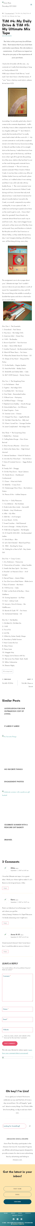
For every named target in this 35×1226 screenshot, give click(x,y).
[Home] (3, 13)
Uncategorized (7, 36)
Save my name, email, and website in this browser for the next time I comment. (17, 1037)
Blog (20, 1213)
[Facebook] (13, 1219)
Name (6, 1009)
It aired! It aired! (11, 726)
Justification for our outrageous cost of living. (14, 711)
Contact (28, 1213)
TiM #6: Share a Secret (27, 683)
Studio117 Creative (18, 1224)
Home (6, 1213)
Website (6, 1030)
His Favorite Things (13, 769)
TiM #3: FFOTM (7, 681)
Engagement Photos (14, 781)
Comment (7, 976)
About (13, 1213)
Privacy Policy (17, 1215)
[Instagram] (17, 1219)
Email (5, 1019)
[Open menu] (31, 4)
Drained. (8, 840)
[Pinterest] (21, 1219)
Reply (5, 888)
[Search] (29, 1126)
